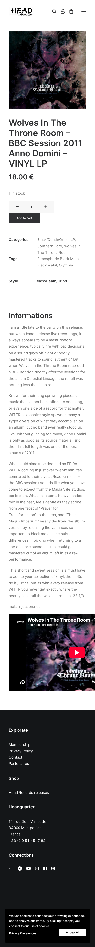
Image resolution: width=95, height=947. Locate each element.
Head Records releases (29, 792)
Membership (19, 744)
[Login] (61, 11)
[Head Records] (21, 11)
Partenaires (19, 763)
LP (73, 239)
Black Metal (47, 265)
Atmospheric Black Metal (58, 259)
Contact (15, 757)
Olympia (66, 265)
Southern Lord (49, 246)
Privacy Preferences (22, 933)
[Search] (52, 11)
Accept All (72, 932)
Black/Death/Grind (53, 239)
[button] (84, 11)
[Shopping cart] (69, 11)
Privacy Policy (21, 751)
